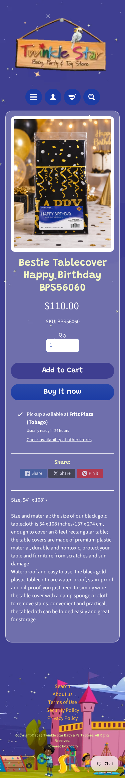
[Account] (53, 97)
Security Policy (62, 710)
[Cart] (72, 97)
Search (62, 686)
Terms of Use (62, 702)
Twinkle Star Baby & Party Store (68, 735)
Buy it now (63, 392)
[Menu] (33, 97)
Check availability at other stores (59, 440)
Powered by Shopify (62, 746)
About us (63, 694)
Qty (62, 335)
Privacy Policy (62, 718)
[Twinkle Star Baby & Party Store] (62, 44)
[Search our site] (91, 97)
